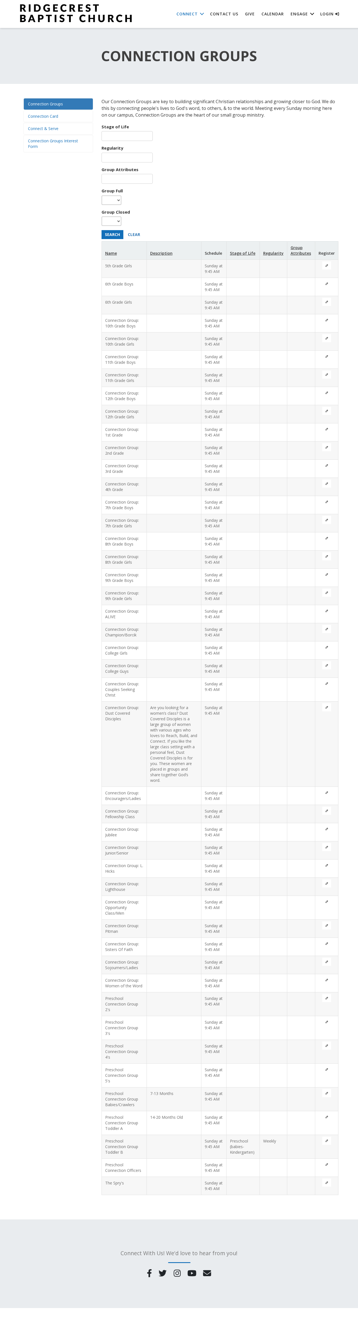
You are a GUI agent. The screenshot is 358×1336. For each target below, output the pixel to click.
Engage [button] (299, 13)
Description (161, 253)
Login (327, 13)
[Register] (326, 265)
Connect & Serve (43, 128)
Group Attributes (120, 169)
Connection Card (43, 116)
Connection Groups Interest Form (53, 143)
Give (250, 13)
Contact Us (224, 13)
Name (111, 253)
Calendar (273, 13)
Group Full (112, 190)
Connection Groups (45, 104)
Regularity (112, 148)
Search (112, 234)
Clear (134, 234)
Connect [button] (187, 13)
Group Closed (116, 212)
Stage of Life (115, 126)
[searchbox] (127, 136)
